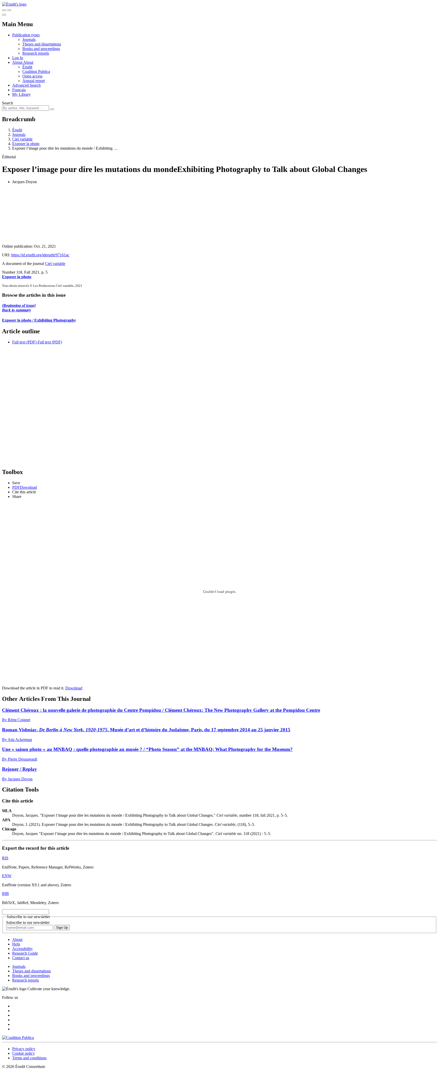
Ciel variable (22, 139)
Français (19, 90)
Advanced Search (26, 85)
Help (16, 944)
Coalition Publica (36, 71)
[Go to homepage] (14, 4)
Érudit (27, 67)
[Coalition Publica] (18, 1037)
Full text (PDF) (24, 342)
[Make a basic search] (4, 10)
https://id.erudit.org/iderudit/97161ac (40, 255)
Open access (32, 76)
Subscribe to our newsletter (28, 922)
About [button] (17, 62)
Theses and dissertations (41, 44)
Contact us (20, 958)
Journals (29, 39)
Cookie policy (23, 1053)
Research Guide (25, 953)
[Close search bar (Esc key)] (9, 10)
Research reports (35, 53)
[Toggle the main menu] (4, 14)
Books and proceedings (41, 48)
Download (73, 688)
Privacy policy (23, 1049)
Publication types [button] (26, 35)
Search (7, 103)
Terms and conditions (29, 1058)
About (28, 62)
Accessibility (22, 948)
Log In (17, 58)
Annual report (33, 80)
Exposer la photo (25, 143)
